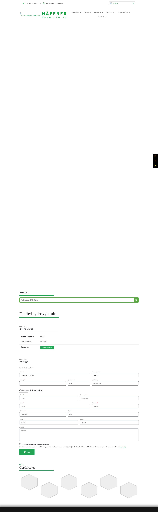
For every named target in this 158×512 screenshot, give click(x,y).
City (69, 411)
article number (96, 372)
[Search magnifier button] (136, 300)
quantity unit (71, 380)
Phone (82, 419)
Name (21, 395)
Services (109, 12)
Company (83, 395)
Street (21, 403)
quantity (22, 380)
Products (97, 12)
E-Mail (22, 419)
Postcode (22, 411)
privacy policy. (122, 447)
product (22, 372)
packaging (95, 380)
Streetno (94, 403)
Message (21, 427)
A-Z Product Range (47, 347)
